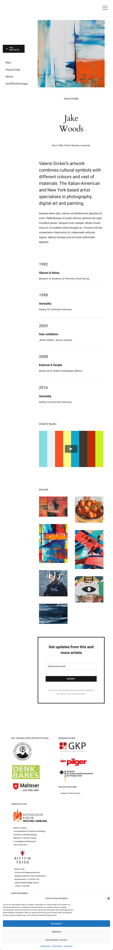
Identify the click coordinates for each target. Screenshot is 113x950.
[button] (108, 898)
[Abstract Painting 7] (53, 499)
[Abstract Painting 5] (89, 532)
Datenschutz (46, 946)
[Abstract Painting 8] (53, 606)
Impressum (68, 946)
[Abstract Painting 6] (53, 526)
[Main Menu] (105, 7)
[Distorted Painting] (53, 572)
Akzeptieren (56, 923)
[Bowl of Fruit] (89, 499)
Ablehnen (56, 931)
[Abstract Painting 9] (89, 578)
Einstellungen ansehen (56, 940)
